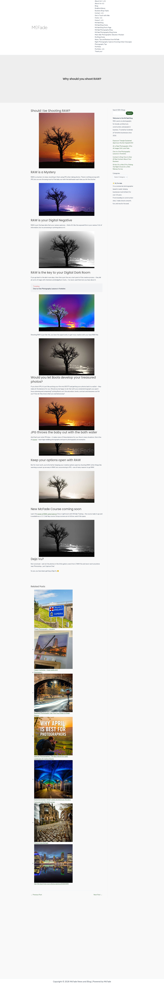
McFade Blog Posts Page (103, 28)
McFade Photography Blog (104, 30)
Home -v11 (98, 18)
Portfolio (98, 47)
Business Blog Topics (102, 11)
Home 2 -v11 (99, 20)
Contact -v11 (99, 13)
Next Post (98, 894)
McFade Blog (99, 23)
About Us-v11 (99, 4)
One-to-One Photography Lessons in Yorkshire (49, 289)
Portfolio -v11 (99, 49)
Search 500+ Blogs (119, 110)
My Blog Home (100, 37)
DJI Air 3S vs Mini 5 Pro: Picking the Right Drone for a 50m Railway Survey (123, 167)
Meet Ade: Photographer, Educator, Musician (109, 35)
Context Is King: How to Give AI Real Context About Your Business (122, 159)
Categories (116, 173)
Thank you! (98, 51)
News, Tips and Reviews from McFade (107, 39)
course (34, 440)
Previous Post (36, 894)
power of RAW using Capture (47, 514)
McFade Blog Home (101, 25)
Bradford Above (100, 8)
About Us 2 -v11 (100, 1)
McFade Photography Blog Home (106, 32)
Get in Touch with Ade (102, 15)
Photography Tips (101, 44)
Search (129, 113)
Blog (96, 6)
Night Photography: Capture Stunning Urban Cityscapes (113, 42)
